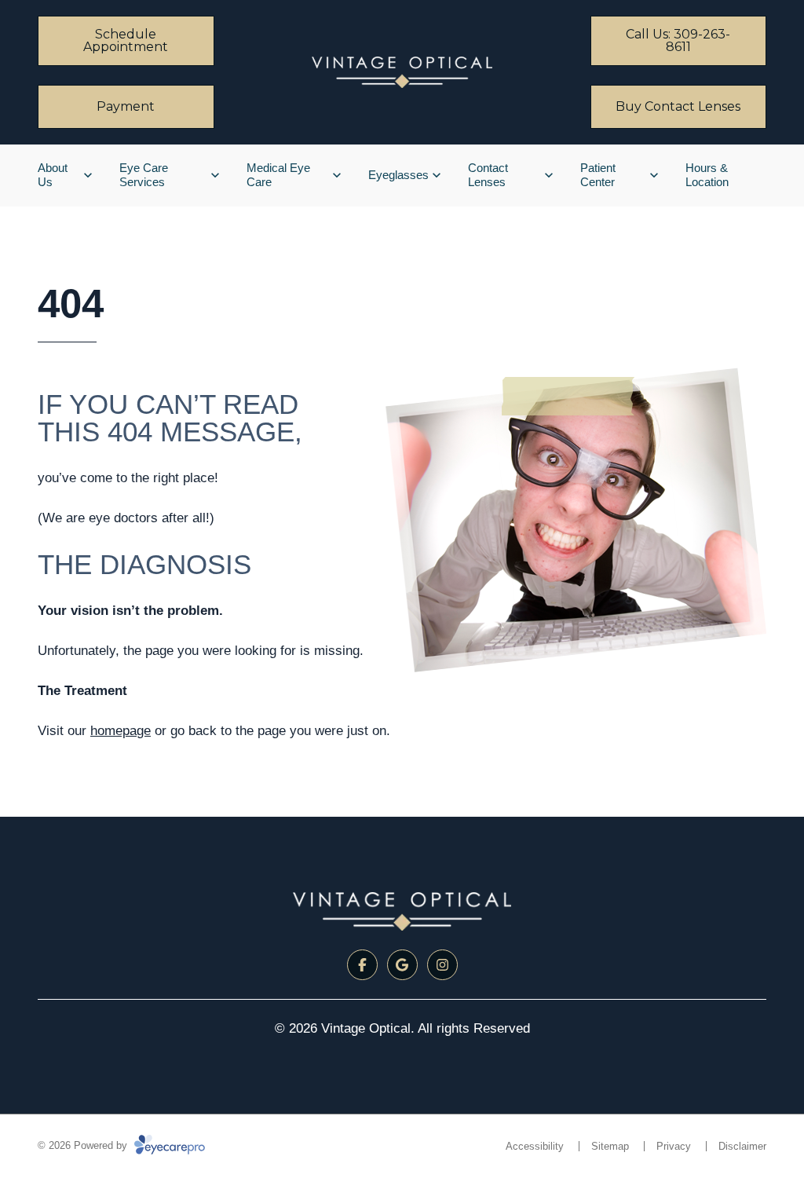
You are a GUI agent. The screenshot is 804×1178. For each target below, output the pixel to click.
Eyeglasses (398, 174)
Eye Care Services (143, 174)
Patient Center (598, 174)
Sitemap (610, 1146)
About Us (53, 174)
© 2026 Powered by (84, 1145)
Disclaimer (742, 1146)
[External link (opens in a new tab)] (402, 964)
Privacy (673, 1146)
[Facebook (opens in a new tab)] (362, 964)
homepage (120, 730)
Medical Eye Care (278, 174)
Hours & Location (707, 174)
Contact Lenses (488, 174)
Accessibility (535, 1146)
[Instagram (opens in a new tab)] (442, 964)
